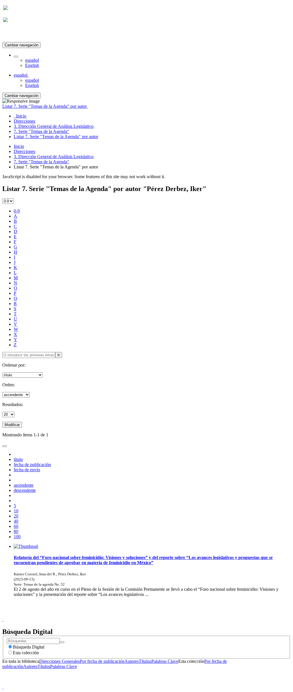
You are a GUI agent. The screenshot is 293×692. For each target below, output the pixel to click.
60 (16, 526)
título (18, 459)
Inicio (19, 146)
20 (16, 516)
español (32, 60)
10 (16, 510)
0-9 (17, 210)
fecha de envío (27, 469)
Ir (59, 355)
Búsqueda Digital (28, 647)
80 (16, 531)
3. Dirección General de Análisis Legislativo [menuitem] (54, 126)
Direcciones (24, 151)
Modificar (12, 425)
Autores (131, 661)
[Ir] (62, 642)
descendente (25, 490)
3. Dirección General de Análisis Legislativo (54, 156)
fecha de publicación (32, 464)
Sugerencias (156, 614)
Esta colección (26, 652)
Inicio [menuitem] (20, 116)
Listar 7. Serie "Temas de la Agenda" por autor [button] (45, 106)
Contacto (134, 614)
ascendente (23, 485)
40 (16, 521)
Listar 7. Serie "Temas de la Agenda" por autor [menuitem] (56, 136)
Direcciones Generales (59, 661)
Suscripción (13, 33)
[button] (16, 56)
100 (17, 536)
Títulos (145, 661)
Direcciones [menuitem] (24, 121)
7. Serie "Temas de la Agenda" (41, 161)
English (32, 65)
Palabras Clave (164, 661)
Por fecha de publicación (102, 661)
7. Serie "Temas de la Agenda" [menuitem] (41, 131)
